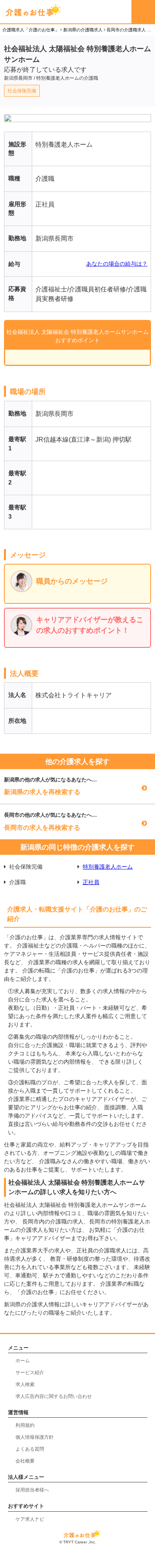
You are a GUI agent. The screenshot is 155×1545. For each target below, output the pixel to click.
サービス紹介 (29, 1372)
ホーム (22, 1360)
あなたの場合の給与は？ (116, 263)
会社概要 (25, 1461)
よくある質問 (29, 1449)
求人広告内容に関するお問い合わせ (53, 1396)
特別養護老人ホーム (108, 866)
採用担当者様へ (32, 1490)
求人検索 (25, 1384)
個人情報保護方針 (34, 1437)
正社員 (91, 882)
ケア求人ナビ (29, 1519)
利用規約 (25, 1425)
